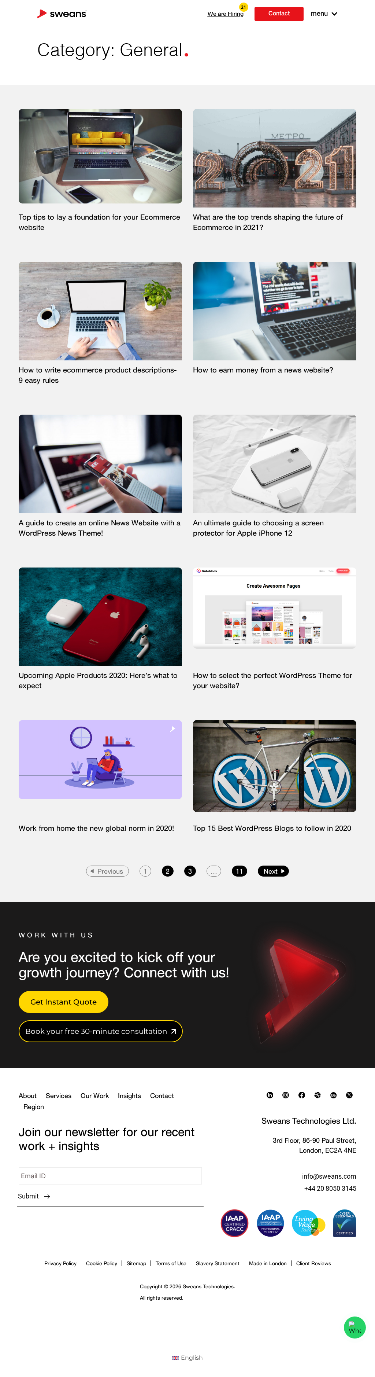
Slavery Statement (218, 1263)
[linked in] (272, 1095)
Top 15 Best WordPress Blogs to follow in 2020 (272, 828)
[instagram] (287, 1095)
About (28, 1095)
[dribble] (319, 1095)
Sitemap (136, 1263)
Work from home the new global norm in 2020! (96, 828)
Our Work (95, 1095)
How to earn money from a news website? (263, 370)
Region (33, 1106)
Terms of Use (171, 1263)
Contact (162, 1095)
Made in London (268, 1263)
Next (271, 871)
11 (241, 870)
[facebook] (303, 1095)
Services (58, 1095)
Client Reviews (313, 1263)
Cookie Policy (101, 1263)
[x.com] (351, 1095)
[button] (226, 13)
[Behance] (335, 1095)
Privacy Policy (60, 1263)
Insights (129, 1095)
